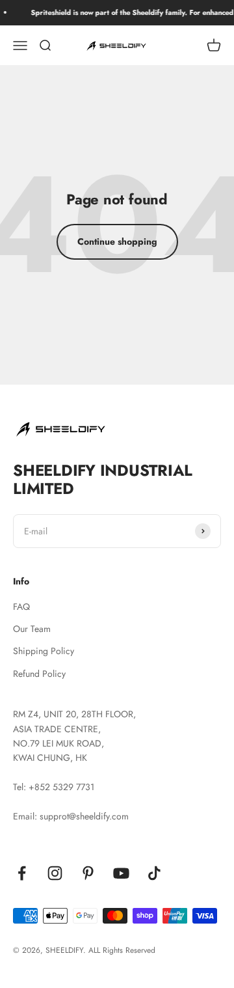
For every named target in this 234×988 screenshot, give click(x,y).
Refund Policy (39, 673)
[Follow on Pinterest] (88, 873)
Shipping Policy (43, 650)
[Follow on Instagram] (55, 873)
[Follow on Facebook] (22, 873)
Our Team (32, 628)
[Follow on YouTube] (121, 873)
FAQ (21, 606)
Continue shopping (117, 241)
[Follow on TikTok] (154, 873)
